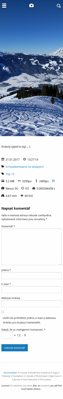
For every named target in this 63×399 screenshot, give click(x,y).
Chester (23, 372)
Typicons (16, 379)
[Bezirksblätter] (31, 5)
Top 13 (10, 174)
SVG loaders (45, 379)
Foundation (17, 376)
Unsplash (45, 385)
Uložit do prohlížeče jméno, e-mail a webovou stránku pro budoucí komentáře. (29, 320)
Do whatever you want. (21, 385)
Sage (55, 372)
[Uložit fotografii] (53, 181)
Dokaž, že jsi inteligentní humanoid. (23, 329)
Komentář (8, 226)
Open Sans (54, 376)
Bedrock (47, 372)
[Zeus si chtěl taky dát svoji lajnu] (59, 68)
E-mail (6, 284)
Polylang (6, 376)
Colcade (29, 376)
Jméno (6, 270)
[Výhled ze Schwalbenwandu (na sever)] (4, 68)
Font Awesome (30, 379)
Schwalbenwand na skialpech (25, 167)
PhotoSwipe (41, 376)
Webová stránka (10, 298)
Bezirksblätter (10, 372)
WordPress (35, 372)
